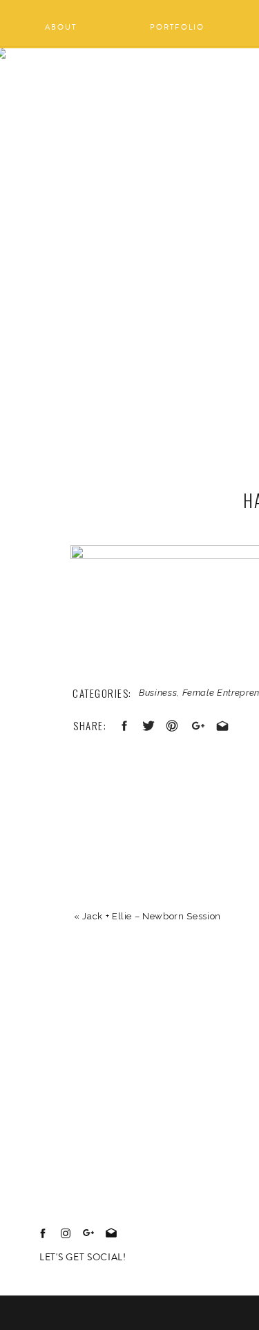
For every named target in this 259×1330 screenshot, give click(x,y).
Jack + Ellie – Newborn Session (151, 916)
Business (158, 692)
